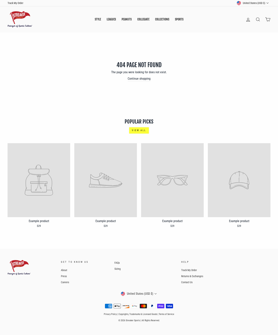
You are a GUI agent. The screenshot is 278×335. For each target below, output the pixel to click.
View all (139, 130)
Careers (65, 282)
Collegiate (143, 19)
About (64, 270)
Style (98, 19)
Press (64, 276)
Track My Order (15, 3)
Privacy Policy (110, 314)
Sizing (117, 268)
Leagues (111, 19)
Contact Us (187, 282)
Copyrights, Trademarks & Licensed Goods (138, 314)
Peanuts (127, 19)
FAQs (117, 262)
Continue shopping (139, 78)
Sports (179, 19)
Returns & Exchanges (192, 276)
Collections (162, 19)
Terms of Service (166, 314)
